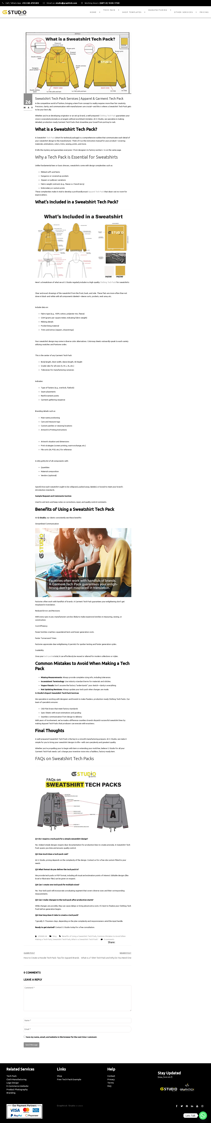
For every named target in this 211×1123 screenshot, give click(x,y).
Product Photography (17, 1089)
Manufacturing (157, 10)
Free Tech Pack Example (69, 1079)
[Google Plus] (123, 942)
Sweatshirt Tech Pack (61, 939)
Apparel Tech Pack (96, 192)
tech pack (48, 656)
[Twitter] (120, 942)
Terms (110, 1082)
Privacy (111, 1079)
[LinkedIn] (130, 942)
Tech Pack (109, 10)
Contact (111, 1076)
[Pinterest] (127, 942)
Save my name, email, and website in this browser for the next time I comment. (61, 1037)
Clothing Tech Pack (108, 116)
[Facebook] (117, 942)
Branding (10, 1093)
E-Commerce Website (17, 1086)
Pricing (204, 12)
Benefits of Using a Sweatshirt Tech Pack (79, 936)
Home (93, 12)
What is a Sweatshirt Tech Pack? (84, 939)
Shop (59, 1076)
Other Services (183, 12)
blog (55, 936)
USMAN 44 (42, 936)
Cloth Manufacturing (16, 1079)
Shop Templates (132, 12)
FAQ (109, 1086)
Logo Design (12, 1082)
